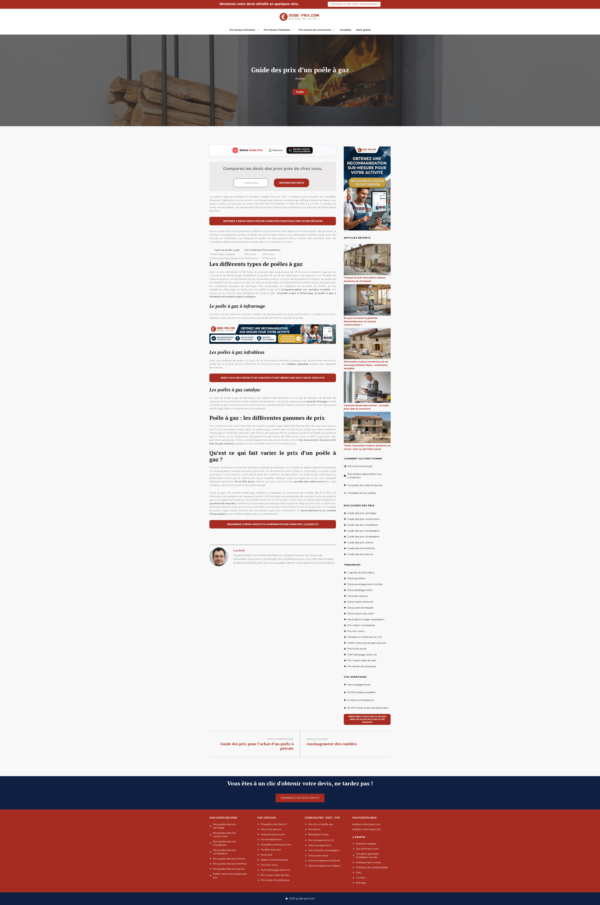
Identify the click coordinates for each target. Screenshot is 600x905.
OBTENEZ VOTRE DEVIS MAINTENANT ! (354, 4)
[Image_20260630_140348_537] (272, 343)
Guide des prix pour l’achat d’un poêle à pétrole (257, 746)
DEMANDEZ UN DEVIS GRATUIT (300, 797)
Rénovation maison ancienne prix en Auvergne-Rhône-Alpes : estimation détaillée (366, 365)
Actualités (345, 29)
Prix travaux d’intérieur (242, 29)
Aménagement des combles (331, 743)
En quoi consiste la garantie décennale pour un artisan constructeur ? (360, 321)
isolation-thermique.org (366, 829)
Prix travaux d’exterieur (277, 29)
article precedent (280, 739)
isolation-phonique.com (366, 824)
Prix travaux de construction (315, 29)
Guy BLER (239, 550)
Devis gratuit (363, 29)
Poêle (300, 92)
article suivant (317, 739)
